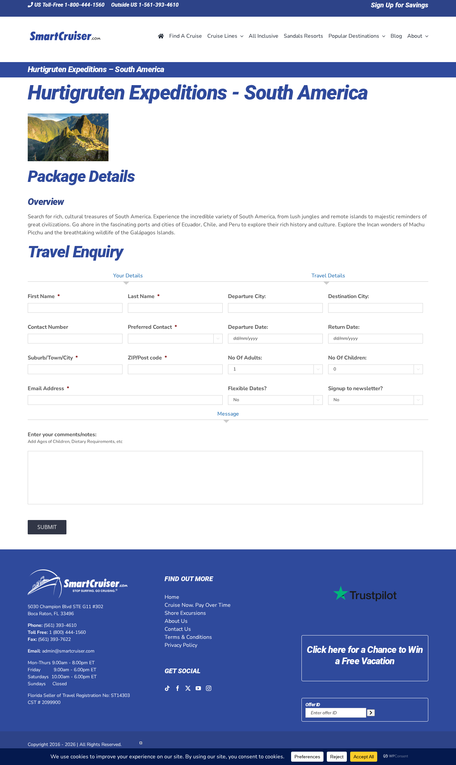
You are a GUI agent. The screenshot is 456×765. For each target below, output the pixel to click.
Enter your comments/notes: (62, 434)
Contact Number (48, 327)
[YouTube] (198, 688)
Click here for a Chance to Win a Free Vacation (365, 655)
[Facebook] (177, 688)
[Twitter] (188, 688)
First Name (44, 296)
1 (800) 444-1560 (67, 632)
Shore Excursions (185, 613)
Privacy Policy (181, 645)
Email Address (48, 388)
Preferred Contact (152, 327)
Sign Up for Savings (399, 5)
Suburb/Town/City (53, 357)
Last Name (144, 296)
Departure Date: (248, 327)
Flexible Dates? (247, 388)
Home (172, 597)
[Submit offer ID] (371, 712)
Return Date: (344, 327)
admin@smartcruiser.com (68, 651)
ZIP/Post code (147, 357)
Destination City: (348, 296)
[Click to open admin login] (141, 744)
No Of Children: (347, 357)
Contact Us (178, 629)
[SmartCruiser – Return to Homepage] (64, 22)
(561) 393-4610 (60, 625)
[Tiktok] (167, 688)
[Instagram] (208, 688)
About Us (176, 621)
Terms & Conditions (188, 637)
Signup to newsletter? (355, 388)
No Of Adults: (245, 357)
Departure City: (247, 296)
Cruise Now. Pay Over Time (198, 605)
